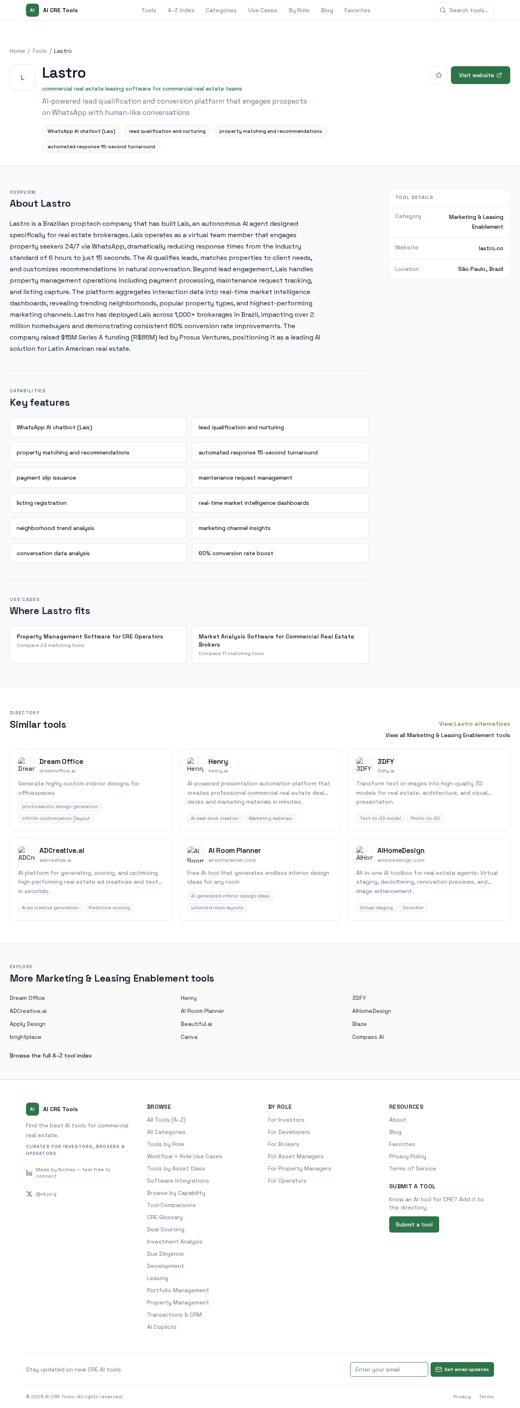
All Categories (166, 1131)
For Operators (287, 1180)
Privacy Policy (407, 1156)
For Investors (286, 1119)
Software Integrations (178, 1180)
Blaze (359, 1023)
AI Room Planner (202, 1010)
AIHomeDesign (371, 1010)
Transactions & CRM (174, 1314)
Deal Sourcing (165, 1229)
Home (17, 50)
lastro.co (491, 247)
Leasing (157, 1278)
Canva (189, 1036)
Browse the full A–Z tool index (51, 1055)
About (397, 1119)
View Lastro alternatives (474, 723)
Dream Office (27, 997)
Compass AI (368, 1036)
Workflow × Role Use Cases (185, 1156)
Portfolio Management (178, 1290)
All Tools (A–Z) (166, 1119)
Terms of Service (412, 1168)
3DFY (359, 997)
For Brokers (283, 1144)
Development (165, 1266)
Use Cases (262, 10)
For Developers (289, 1131)
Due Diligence (165, 1253)
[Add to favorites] (439, 75)
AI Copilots (162, 1326)
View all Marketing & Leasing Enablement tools (448, 735)
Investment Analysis (175, 1241)
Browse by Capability (176, 1192)
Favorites (357, 10)
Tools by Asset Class (176, 1168)
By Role (299, 10)
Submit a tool (414, 1224)
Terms (486, 1396)
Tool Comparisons (171, 1205)
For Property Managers (300, 1168)
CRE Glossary (165, 1217)
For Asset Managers (296, 1156)
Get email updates (466, 1369)
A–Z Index (181, 10)
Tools (148, 10)
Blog (327, 10)
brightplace (25, 1036)
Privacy (462, 1396)
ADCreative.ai (28, 1010)
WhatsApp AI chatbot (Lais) (81, 131)
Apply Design (28, 1023)
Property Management (178, 1302)
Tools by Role (165, 1144)
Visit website (476, 75)
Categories (221, 10)
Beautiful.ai (196, 1023)
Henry (189, 997)
